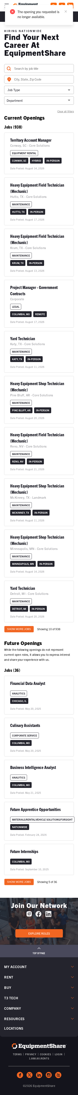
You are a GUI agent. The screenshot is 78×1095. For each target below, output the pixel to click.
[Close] (65, 11)
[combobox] (39, 79)
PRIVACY (30, 1054)
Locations (14, 1028)
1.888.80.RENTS (39, 1058)
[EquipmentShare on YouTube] (58, 1075)
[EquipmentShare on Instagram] (29, 915)
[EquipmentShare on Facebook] (38, 915)
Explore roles (39, 933)
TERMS (17, 1054)
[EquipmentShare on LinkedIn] (48, 915)
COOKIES (45, 1054)
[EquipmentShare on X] (29, 1075)
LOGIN (59, 1054)
